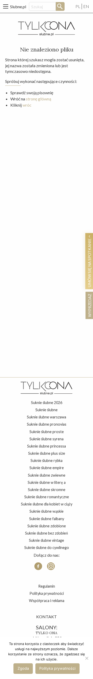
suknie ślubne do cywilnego (46, 547)
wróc (27, 104)
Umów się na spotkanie (89, 262)
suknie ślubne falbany (46, 519)
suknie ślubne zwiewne (46, 475)
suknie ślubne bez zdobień (46, 533)
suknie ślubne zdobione (46, 526)
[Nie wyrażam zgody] (86, 658)
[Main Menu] (5, 6)
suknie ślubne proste (46, 431)
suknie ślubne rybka (46, 460)
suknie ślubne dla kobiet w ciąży (46, 504)
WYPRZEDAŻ (89, 305)
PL (77, 6)
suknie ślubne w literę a (47, 482)
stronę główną (38, 98)
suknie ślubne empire (46, 468)
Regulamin (46, 586)
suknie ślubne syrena (46, 439)
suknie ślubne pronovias (46, 424)
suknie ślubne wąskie (46, 511)
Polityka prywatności (46, 593)
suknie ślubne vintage (46, 540)
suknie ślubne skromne (46, 489)
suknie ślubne (46, 410)
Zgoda (23, 668)
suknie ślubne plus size (46, 453)
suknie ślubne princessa (46, 446)
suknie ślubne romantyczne (46, 497)
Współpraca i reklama (46, 600)
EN (86, 6)
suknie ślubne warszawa (46, 417)
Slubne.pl (18, 6)
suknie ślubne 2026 (46, 402)
